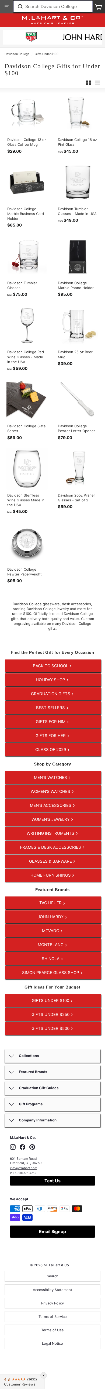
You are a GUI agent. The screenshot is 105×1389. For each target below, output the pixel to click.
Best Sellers (51, 707)
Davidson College (17, 54)
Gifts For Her (51, 735)
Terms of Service (52, 1316)
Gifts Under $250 (51, 1014)
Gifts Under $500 (51, 1028)
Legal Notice (52, 1343)
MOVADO (51, 930)
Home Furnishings (51, 875)
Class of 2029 (51, 749)
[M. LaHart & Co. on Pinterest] (32, 1147)
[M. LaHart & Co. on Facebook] (22, 1147)
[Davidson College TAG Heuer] (31, 37)
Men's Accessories (51, 805)
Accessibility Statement (52, 1290)
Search (52, 1276)
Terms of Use (52, 1330)
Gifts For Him (51, 721)
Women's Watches (51, 791)
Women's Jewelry (51, 819)
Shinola (51, 958)
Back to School (51, 665)
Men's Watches (51, 777)
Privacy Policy (52, 1303)
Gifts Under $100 (46, 54)
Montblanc (51, 944)
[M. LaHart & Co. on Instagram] (13, 1147)
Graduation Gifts (51, 693)
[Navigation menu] (6, 6)
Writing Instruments (51, 833)
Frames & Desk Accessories (51, 847)
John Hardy (51, 916)
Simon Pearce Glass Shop (51, 972)
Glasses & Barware (51, 861)
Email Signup (52, 1231)
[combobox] (53, 6)
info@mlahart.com (23, 1168)
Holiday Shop (51, 679)
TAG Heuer (51, 902)
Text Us (52, 1180)
